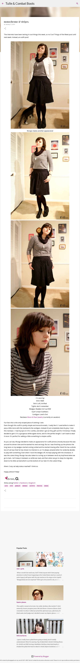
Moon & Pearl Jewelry (35, 417)
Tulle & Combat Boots (19, 3)
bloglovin (32, 483)
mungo (25, 486)
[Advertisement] (40, 527)
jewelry (17, 486)
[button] (5, 28)
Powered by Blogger (41, 656)
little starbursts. (22, 635)
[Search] (37, 3)
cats (6, 486)
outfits (32, 486)
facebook (23, 483)
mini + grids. (20, 569)
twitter (16, 483)
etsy (11, 486)
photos (39, 486)
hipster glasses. (21, 602)
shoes (46, 486)
